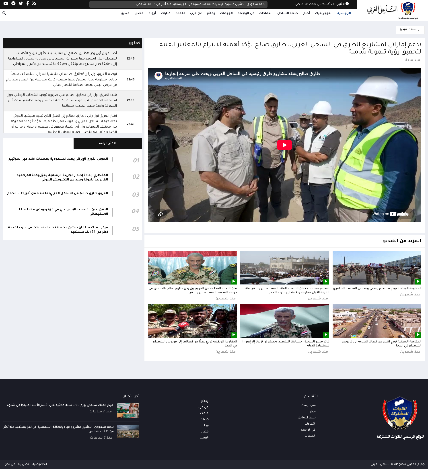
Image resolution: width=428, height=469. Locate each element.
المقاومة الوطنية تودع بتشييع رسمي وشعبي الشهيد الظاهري (377, 288)
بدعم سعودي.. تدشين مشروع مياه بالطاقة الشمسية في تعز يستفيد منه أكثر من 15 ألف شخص (200, 6)
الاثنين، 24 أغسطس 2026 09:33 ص (320, 4)
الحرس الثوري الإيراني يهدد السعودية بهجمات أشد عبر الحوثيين (58, 159)
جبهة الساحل (287, 13)
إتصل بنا (23, 464)
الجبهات (226, 13)
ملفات (180, 13)
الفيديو (204, 438)
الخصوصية (40, 464)
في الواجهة (246, 13)
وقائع (211, 13)
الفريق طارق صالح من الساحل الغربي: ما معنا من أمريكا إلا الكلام (57, 193)
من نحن (9, 464)
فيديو (125, 13)
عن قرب (196, 13)
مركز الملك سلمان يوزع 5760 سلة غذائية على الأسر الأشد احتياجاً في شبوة (60, 405)
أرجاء (152, 13)
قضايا (139, 13)
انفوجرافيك (323, 13)
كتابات (166, 13)
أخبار (306, 13)
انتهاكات (265, 13)
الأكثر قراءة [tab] (108, 143)
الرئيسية (344, 13)
